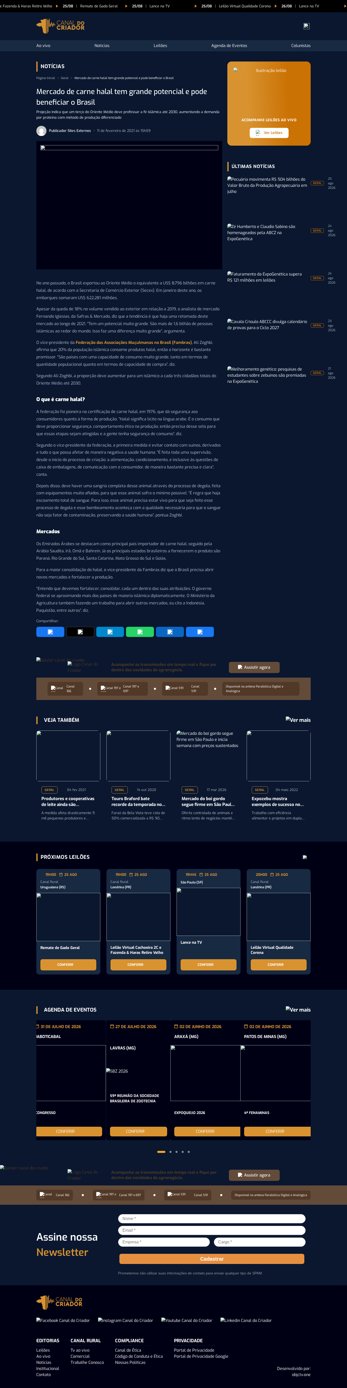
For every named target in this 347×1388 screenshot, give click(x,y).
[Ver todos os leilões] (305, 857)
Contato (43, 1374)
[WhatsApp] (140, 632)
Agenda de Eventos (229, 45)
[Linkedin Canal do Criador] (246, 1321)
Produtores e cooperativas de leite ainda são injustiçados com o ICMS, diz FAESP (67, 802)
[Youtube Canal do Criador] (186, 1321)
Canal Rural (86, 1341)
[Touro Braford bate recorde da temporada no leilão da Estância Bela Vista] (138, 755)
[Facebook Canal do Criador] (63, 1321)
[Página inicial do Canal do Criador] (60, 27)
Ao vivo (43, 45)
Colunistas (301, 45)
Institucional (47, 1368)
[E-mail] (200, 632)
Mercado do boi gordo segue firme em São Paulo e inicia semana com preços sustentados (208, 802)
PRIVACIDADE (188, 1341)
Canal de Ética (128, 1350)
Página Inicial (45, 78)
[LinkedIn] (170, 632)
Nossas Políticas (130, 1362)
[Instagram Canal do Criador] (125, 1321)
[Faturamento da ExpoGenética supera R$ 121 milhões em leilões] (267, 291)
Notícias (101, 45)
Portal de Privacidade (194, 1350)
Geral (65, 78)
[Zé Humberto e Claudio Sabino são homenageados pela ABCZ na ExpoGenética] (267, 243)
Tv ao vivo (80, 1350)
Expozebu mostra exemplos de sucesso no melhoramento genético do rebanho (276, 802)
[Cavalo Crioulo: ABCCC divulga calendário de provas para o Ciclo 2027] (267, 338)
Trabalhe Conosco (87, 1362)
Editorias (47, 1341)
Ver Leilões (273, 132)
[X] (80, 632)
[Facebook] (50, 632)
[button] (161, 1152)
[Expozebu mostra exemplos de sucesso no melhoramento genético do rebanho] (279, 755)
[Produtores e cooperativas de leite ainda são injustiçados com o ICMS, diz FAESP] (68, 755)
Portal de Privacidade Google (201, 1356)
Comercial (80, 1356)
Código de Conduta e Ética (139, 1356)
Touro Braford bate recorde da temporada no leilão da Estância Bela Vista (137, 802)
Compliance (129, 1341)
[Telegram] (110, 632)
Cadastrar (212, 1259)
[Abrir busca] (307, 26)
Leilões (160, 45)
